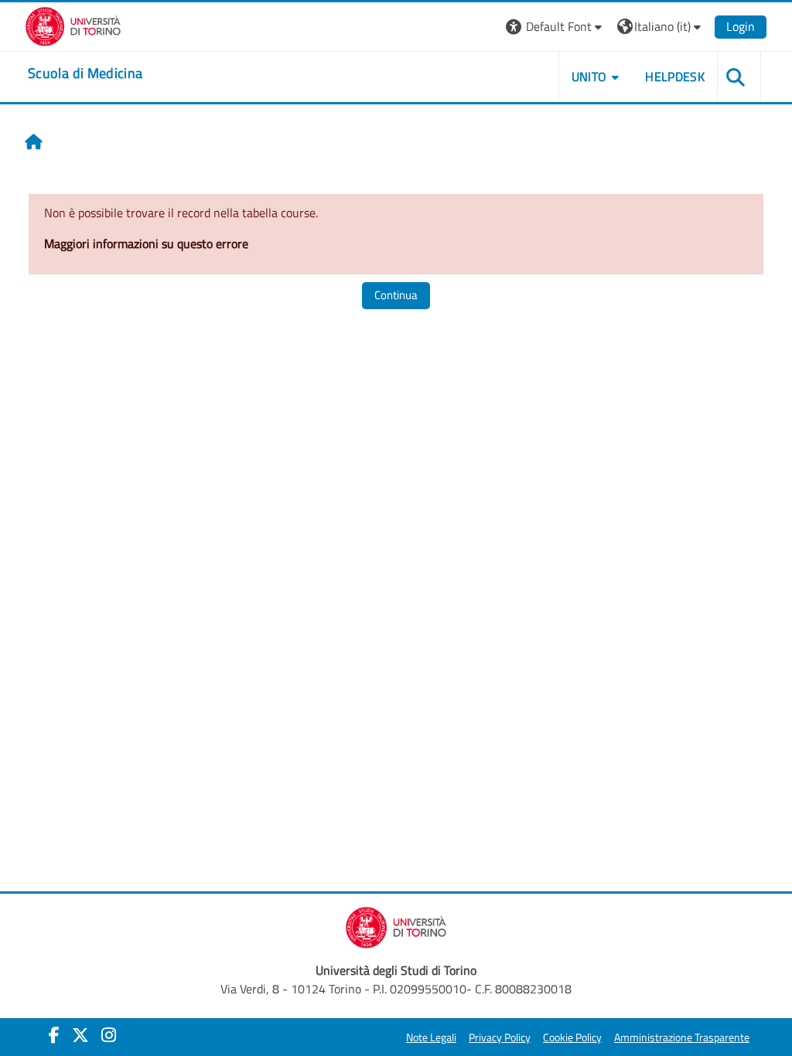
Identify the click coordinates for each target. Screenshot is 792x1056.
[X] (80, 1035)
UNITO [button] (589, 76)
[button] (556, 27)
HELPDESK (675, 76)
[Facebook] (54, 1035)
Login (740, 26)
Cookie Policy (572, 1037)
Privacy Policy (500, 1037)
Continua (396, 295)
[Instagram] (108, 1035)
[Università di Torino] (73, 24)
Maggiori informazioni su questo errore (146, 243)
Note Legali (431, 1037)
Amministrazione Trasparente (681, 1037)
